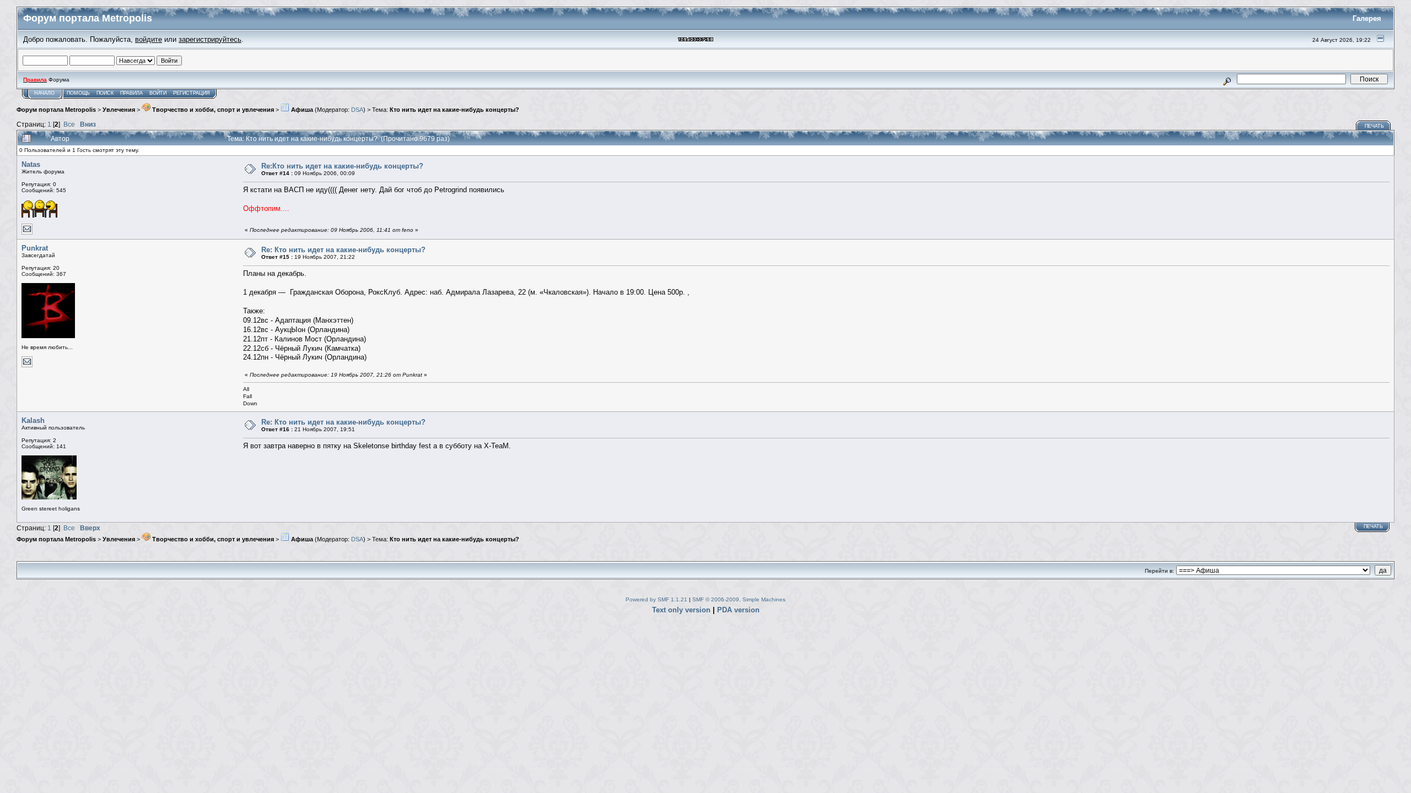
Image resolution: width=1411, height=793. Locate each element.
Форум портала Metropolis (56, 109)
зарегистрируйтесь (210, 39)
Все (69, 124)
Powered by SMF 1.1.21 (656, 599)
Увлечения (119, 109)
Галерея (1367, 18)
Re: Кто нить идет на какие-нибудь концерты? (343, 250)
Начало (44, 93)
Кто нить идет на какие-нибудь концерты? (454, 109)
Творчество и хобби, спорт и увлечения (212, 109)
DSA (357, 109)
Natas (30, 164)
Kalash (33, 420)
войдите (148, 39)
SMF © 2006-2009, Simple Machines (738, 599)
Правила (131, 93)
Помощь (78, 93)
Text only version (681, 610)
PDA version (738, 610)
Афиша (301, 109)
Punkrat (34, 248)
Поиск (105, 93)
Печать (1374, 126)
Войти (157, 93)
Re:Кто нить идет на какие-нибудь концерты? (342, 166)
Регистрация (191, 93)
